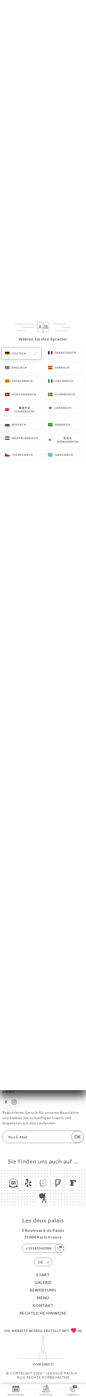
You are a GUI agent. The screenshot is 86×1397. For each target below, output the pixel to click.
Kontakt (43, 1305)
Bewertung (43, 1290)
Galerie (43, 1282)
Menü (43, 1297)
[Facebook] (6, 1102)
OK (77, 1136)
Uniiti (48, 1364)
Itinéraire (45, 1394)
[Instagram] (14, 1102)
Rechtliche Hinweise (43, 1313)
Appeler (73, 1394)
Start (43, 1274)
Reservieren (16, 1394)
